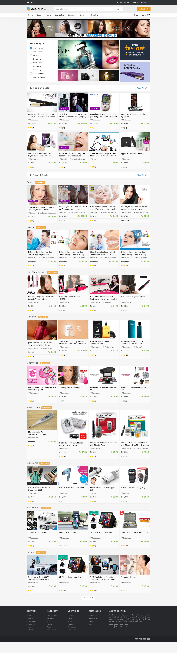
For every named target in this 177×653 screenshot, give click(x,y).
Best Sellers (59, 15)
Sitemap (91, 621)
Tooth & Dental (38, 73)
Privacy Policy (31, 624)
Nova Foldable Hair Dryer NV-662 (72, 487)
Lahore (94, 159)
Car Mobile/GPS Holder (68, 532)
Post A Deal (92, 615)
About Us (29, 618)
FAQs (90, 624)
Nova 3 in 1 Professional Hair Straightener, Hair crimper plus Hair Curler (103, 299)
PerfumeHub (47, 348)
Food (49, 627)
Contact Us (146, 15)
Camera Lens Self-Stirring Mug (133, 487)
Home (30, 15)
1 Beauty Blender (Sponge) (69, 387)
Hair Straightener (39, 70)
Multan (70, 621)
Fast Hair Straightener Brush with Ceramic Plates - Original (41, 297)
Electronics (37, 59)
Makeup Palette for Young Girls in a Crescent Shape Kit (42, 388)
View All (140, 88)
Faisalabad (72, 627)
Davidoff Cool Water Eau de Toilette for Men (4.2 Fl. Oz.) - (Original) (132, 343)
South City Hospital (78, 159)
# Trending (93, 15)
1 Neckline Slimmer (128, 577)
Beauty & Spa (52, 615)
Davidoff (139, 347)
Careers (29, 627)
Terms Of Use (93, 618)
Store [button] (82, 15)
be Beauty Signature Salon (49, 213)
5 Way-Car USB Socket (37, 532)
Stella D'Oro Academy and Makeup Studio (117, 212)
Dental (49, 624)
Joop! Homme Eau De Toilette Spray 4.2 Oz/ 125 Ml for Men (40, 344)
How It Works (31, 621)
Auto (49, 621)
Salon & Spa (37, 63)
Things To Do (38, 48)
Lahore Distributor (142, 448)
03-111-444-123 (133, 2)
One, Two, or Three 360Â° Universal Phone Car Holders (39, 578)
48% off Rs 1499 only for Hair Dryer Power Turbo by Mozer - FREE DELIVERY (40, 155)
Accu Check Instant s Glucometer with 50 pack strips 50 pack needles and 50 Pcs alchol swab (135, 445)
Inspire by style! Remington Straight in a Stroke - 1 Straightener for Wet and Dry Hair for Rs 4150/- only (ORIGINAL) (42, 118)
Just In (48, 15)
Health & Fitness (39, 77)
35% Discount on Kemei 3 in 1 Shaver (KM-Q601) (40, 488)
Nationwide (72, 630)
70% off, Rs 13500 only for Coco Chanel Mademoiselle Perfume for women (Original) (72, 343)
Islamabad (71, 624)
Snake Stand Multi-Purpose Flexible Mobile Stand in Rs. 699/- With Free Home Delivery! (104, 155)
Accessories (37, 52)
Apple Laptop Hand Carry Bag (132, 153)
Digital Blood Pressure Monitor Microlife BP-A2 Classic (71, 444)
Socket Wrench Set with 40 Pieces (134, 532)
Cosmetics (37, 66)
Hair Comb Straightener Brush (133, 296)
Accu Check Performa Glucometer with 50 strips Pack (103, 443)
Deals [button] (39, 15)
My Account (146, 2)
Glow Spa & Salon (142, 212)
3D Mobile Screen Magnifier (101, 532)
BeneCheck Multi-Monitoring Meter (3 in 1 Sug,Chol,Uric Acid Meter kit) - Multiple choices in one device (104, 116)
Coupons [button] (71, 15)
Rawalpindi (127, 212)
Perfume (36, 55)
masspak (108, 302)
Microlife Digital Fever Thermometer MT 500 (37, 433)
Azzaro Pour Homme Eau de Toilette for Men (101, 342)
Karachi (64, 159)
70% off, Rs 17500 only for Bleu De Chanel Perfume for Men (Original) (73, 115)
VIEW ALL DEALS (88, 598)
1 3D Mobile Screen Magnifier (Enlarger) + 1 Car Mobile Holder (102, 578)
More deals (39, 182)
